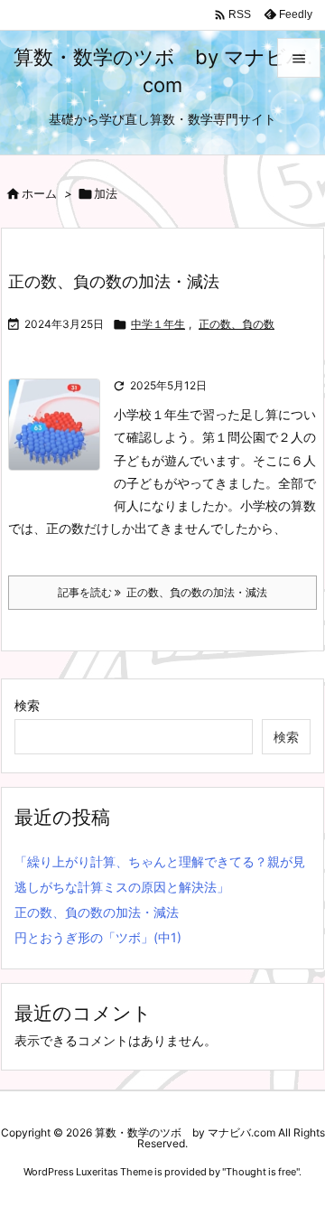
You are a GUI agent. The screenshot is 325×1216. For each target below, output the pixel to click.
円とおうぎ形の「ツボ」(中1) (97, 937)
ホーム (39, 193)
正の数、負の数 (236, 324)
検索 (27, 705)
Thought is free (261, 1171)
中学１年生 (158, 324)
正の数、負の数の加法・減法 (113, 281)
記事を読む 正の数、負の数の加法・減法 (162, 592)
